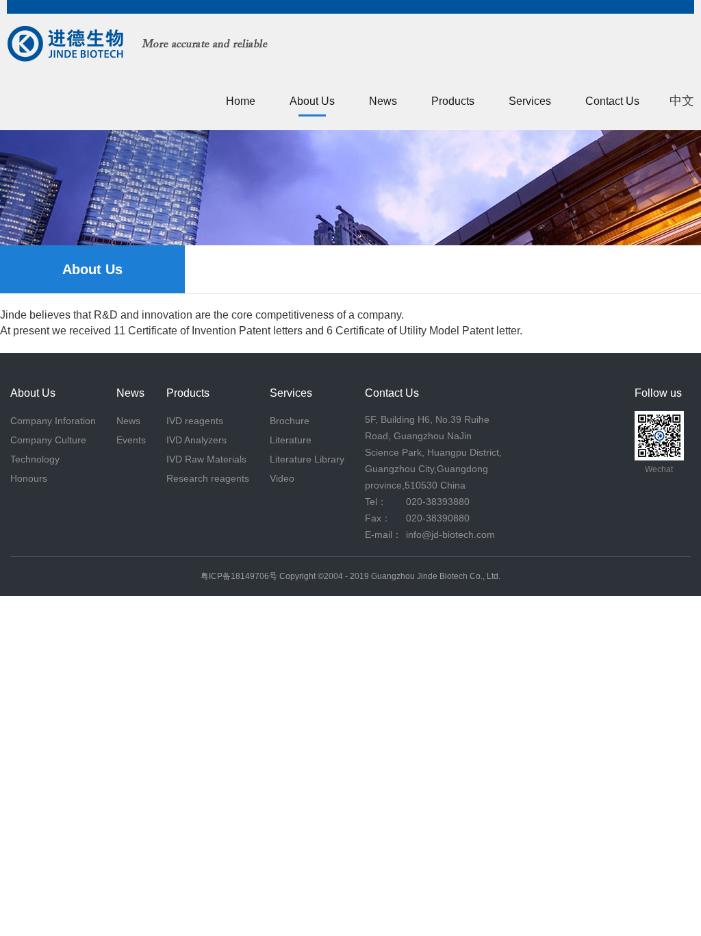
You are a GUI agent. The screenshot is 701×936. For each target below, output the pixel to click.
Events (131, 439)
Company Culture (48, 439)
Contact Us (612, 101)
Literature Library (307, 459)
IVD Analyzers (196, 439)
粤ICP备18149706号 (239, 576)
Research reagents (207, 478)
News (383, 101)
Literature (290, 439)
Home (240, 101)
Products (452, 101)
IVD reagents (194, 420)
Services (530, 101)
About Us (312, 101)
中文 (682, 101)
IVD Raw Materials (206, 459)
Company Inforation (53, 420)
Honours (28, 478)
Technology (35, 459)
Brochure (289, 420)
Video (282, 478)
